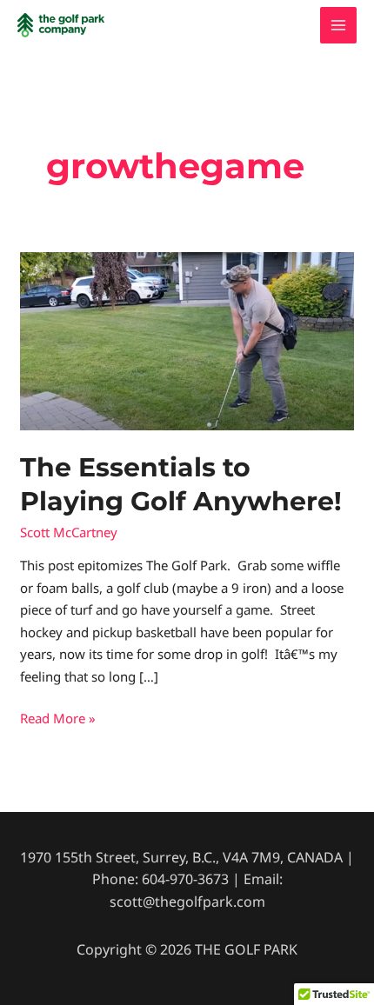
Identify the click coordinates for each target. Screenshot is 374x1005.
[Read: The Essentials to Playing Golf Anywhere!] (187, 340)
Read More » (58, 717)
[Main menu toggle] (338, 25)
